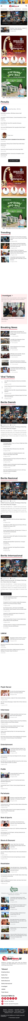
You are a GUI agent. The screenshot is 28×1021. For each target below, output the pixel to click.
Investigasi (4, 986)
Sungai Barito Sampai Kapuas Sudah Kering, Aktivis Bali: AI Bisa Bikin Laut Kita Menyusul (18, 258)
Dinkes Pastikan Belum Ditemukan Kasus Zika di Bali (13, 448)
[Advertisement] (14, 278)
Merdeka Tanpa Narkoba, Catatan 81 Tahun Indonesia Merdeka (13, 697)
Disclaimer (10, 1009)
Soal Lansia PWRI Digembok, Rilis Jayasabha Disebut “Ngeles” (13, 127)
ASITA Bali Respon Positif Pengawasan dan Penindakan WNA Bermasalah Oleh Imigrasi (18, 29)
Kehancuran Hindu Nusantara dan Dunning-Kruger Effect (12, 149)
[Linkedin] (16, 998)
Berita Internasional (6, 983)
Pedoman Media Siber (8, 1011)
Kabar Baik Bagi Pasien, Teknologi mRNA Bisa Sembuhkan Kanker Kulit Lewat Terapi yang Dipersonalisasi (18, 869)
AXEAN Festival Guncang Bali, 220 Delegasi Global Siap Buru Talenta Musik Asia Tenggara (18, 333)
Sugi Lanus (10, 135)
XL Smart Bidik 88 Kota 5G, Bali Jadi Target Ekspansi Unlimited (13, 856)
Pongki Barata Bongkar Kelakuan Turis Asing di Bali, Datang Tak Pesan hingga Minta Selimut (18, 369)
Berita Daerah (18, 9)
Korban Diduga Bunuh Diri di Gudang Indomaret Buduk (15, 386)
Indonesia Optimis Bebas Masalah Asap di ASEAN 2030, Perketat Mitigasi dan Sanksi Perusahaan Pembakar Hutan (18, 935)
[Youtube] (8, 998)
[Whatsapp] (10, 998)
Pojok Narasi (4, 992)
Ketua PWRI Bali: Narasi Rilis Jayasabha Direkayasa (11, 123)
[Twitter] (5, 998)
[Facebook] (2, 998)
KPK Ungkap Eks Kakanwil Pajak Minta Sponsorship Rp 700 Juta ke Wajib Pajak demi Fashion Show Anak (18, 245)
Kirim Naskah (18, 1011)
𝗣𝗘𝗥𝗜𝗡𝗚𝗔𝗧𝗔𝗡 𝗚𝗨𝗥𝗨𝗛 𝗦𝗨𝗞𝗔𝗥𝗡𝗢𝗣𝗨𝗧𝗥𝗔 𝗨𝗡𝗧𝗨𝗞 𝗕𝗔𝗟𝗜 (13, 139)
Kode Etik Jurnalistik (19, 1009)
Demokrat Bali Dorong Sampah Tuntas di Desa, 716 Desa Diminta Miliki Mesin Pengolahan (18, 906)
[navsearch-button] (26, 6)
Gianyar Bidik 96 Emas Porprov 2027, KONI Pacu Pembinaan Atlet (13, 828)
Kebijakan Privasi (8, 1012)
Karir (24, 1011)
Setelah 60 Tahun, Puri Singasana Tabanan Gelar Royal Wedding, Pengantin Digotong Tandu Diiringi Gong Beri (18, 252)
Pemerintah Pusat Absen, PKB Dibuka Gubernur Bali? (11, 113)
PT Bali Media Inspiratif (14, 1017)
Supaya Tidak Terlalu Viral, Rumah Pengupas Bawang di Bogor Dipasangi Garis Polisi (17, 845)
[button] (2, 29)
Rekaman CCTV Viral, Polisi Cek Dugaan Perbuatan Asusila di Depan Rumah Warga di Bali (18, 238)
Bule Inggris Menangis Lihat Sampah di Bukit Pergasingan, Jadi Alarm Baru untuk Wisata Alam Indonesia (18, 921)
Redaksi (5, 1009)
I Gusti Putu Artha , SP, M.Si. (14, 109)
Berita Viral (11, 9)
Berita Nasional (5, 980)
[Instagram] (13, 998)
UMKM (3, 989)
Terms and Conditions (19, 1012)
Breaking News (4, 9)
